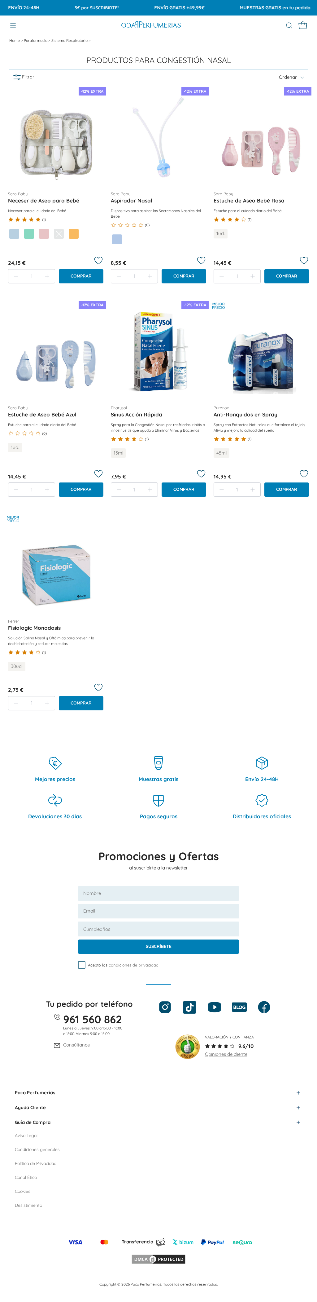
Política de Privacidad (35, 1163)
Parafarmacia (36, 40)
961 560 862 (92, 1019)
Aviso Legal (26, 1135)
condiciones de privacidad (133, 964)
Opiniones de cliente (226, 1054)
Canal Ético (26, 1177)
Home (15, 40)
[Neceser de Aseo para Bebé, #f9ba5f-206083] (74, 234)
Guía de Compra (32, 1122)
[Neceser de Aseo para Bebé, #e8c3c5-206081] (44, 234)
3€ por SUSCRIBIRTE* (84, 8)
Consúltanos (76, 1045)
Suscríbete (159, 946)
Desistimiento (28, 1205)
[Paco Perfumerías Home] (151, 25)
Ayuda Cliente (30, 1107)
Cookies (22, 1191)
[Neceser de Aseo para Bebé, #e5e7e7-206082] (59, 234)
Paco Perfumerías (35, 1092)
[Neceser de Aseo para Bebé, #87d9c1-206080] (29, 234)
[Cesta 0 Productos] (302, 25)
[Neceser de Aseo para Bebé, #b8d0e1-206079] (14, 234)
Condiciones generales (37, 1149)
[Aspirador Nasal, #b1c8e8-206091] (117, 239)
